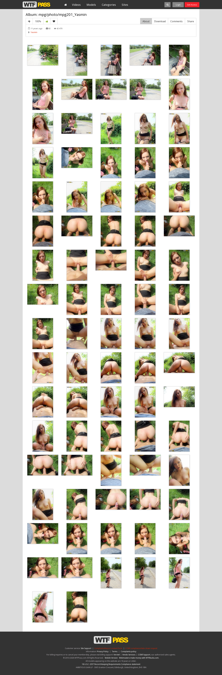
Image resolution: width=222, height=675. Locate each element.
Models (91, 5)
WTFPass (36, 5)
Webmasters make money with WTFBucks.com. (139, 658)
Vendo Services (128, 654)
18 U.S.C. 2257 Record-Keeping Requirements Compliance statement (111, 664)
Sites (125, 5)
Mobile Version (111, 658)
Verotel (117, 654)
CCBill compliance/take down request (141, 648)
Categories (109, 5)
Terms (114, 651)
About (146, 21)
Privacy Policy (102, 651)
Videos (76, 5)
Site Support (86, 648)
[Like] (46, 21)
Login (178, 4)
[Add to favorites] (54, 21)
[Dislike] (29, 21)
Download (160, 21)
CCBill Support (144, 654)
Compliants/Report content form (108, 648)
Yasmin (34, 32)
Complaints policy (128, 651)
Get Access (192, 4)
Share (190, 21)
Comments (176, 21)
